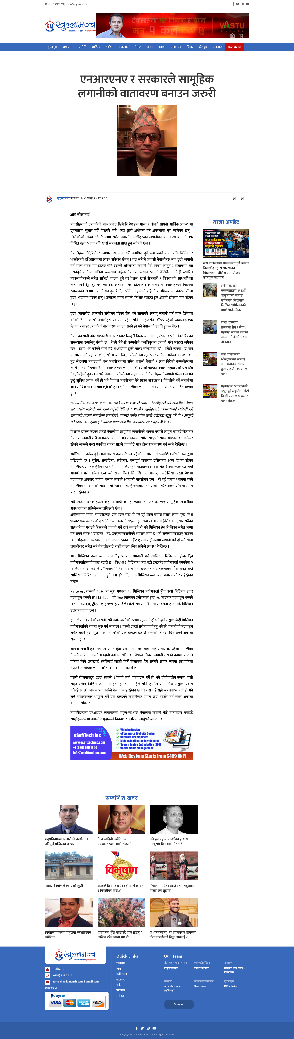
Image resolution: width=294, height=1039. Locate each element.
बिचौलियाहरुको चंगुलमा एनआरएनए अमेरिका (68, 935)
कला (150, 47)
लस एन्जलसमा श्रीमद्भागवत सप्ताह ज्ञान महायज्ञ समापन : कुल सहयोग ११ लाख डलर (234, 364)
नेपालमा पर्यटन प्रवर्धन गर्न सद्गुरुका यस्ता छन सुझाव (172, 888)
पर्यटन (109, 47)
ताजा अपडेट (226, 222)
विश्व (118, 969)
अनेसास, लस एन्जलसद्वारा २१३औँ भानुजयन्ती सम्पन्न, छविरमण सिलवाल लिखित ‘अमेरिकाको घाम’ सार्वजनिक (233, 298)
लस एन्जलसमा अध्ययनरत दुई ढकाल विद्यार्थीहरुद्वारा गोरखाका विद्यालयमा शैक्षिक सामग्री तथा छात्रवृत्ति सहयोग (226, 270)
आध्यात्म (218, 47)
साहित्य (96, 47)
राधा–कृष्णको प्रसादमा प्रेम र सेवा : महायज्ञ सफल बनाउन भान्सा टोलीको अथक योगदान (234, 332)
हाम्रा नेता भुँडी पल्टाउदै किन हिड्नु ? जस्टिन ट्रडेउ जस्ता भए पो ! (120, 935)
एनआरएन (175, 47)
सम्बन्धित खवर (121, 798)
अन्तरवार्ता (123, 47)
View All (179, 1004)
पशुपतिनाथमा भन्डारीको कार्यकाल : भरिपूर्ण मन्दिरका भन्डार (67, 841)
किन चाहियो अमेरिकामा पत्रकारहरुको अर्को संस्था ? (115, 841)
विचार (190, 47)
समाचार (67, 47)
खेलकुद (203, 47)
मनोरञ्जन (121, 996)
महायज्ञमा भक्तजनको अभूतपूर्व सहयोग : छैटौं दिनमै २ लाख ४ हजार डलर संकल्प (235, 393)
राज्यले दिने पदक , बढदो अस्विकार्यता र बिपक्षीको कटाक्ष (121, 888)
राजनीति (81, 47)
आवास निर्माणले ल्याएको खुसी (64, 886)
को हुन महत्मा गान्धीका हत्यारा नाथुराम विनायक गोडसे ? (169, 841)
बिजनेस (120, 990)
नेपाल (138, 47)
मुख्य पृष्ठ (52, 47)
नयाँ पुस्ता (121, 974)
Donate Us (234, 47)
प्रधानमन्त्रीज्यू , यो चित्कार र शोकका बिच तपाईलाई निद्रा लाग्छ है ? (173, 935)
